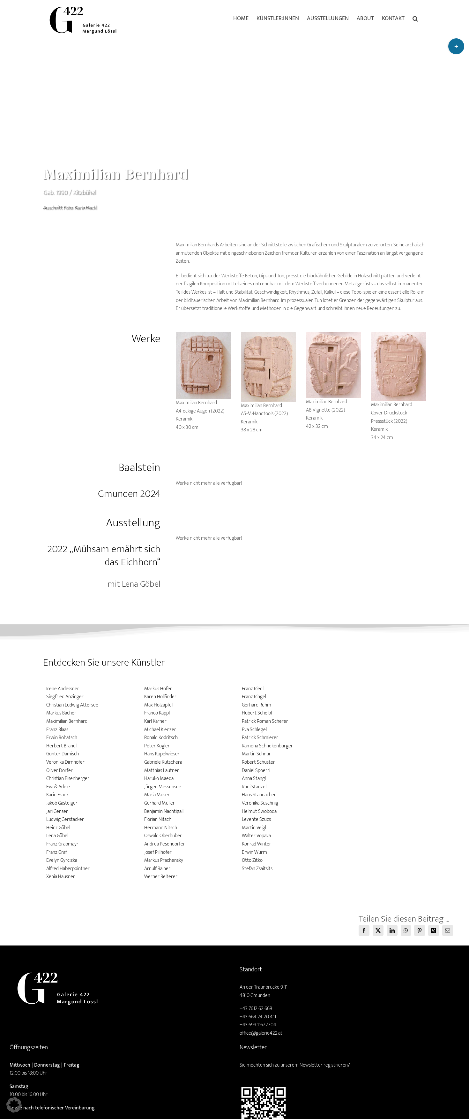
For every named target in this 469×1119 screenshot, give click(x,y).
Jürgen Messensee (162, 787)
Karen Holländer (160, 696)
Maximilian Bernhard (66, 721)
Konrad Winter (256, 844)
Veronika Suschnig (260, 803)
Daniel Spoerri (256, 770)
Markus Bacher (61, 713)
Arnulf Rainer (157, 868)
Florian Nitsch (157, 819)
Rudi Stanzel (254, 787)
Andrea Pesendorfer (164, 844)
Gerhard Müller (159, 803)
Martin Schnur (256, 754)
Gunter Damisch (62, 754)
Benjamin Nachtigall (163, 811)
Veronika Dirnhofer (65, 762)
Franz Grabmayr (62, 844)
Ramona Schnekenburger (267, 746)
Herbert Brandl (61, 746)
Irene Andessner (62, 688)
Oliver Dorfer (59, 770)
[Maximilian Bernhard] (203, 334)
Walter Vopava (256, 835)
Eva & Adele (58, 787)
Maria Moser (157, 795)
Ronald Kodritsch (161, 737)
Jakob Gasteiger (62, 803)
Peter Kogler (157, 746)
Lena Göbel (57, 835)
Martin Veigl (254, 827)
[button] (415, 18)
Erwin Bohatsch (61, 737)
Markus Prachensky (163, 860)
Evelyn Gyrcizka (61, 860)
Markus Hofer (158, 688)
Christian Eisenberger (67, 778)
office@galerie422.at (261, 1033)
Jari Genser (57, 811)
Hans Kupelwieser (162, 754)
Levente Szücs (256, 819)
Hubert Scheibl (257, 713)
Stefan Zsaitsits (257, 868)
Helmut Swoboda (259, 811)
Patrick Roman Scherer (265, 721)
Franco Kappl (157, 713)
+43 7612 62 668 (256, 1008)
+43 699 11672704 (258, 1025)
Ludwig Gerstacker (65, 819)
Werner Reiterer (160, 876)
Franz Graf (56, 852)
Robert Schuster (258, 762)
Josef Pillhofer (158, 852)
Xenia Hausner (60, 876)
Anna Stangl (254, 778)
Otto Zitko (252, 860)
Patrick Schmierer (260, 737)
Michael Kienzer (160, 729)
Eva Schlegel (254, 729)
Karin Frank (57, 795)
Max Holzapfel (158, 705)
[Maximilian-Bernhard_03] (333, 334)
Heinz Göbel (58, 827)
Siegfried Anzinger (65, 696)
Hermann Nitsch (160, 827)
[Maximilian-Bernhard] (268, 334)
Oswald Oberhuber (163, 835)
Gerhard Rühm (256, 705)
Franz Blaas (57, 729)
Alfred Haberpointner (68, 868)
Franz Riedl (253, 688)
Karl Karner (155, 721)
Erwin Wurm (254, 852)
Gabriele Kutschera (163, 762)
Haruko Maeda (159, 778)
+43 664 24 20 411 (258, 1017)
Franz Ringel (254, 696)
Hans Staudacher (259, 795)
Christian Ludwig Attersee (72, 705)
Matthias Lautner (161, 770)
